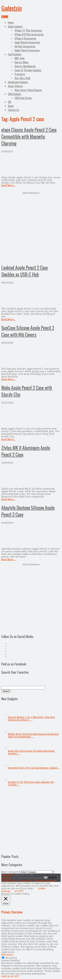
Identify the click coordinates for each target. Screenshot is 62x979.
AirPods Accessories (25, 46)
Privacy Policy (9, 880)
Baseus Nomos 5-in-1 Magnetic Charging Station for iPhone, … (31, 718)
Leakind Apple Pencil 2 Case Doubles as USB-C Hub (24, 271)
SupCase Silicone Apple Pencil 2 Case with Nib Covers (27, 331)
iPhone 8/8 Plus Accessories (29, 34)
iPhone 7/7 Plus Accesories (28, 30)
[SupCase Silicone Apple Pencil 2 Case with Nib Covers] (31, 355)
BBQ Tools (20, 58)
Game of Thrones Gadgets (28, 70)
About (11, 106)
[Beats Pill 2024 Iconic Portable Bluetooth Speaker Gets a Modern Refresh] (13, 748)
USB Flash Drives (23, 98)
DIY (9, 102)
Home (11, 22)
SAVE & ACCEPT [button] (10, 976)
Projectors (20, 74)
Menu (4, 17)
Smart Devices (15, 86)
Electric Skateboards (25, 66)
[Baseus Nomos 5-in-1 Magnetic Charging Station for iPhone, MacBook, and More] (13, 714)
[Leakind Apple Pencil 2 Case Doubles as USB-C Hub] (31, 295)
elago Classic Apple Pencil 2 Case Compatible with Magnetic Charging (29, 136)
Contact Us (13, 110)
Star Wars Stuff (22, 78)
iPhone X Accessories (25, 38)
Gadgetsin (11, 8)
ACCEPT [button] (19, 891)
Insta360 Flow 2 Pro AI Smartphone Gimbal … (34, 768)
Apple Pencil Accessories (27, 50)
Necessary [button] (7, 954)
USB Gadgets (14, 94)
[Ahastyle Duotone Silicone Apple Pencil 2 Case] (31, 535)
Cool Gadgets (14, 54)
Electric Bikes (21, 62)
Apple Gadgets (15, 26)
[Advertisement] (31, 228)
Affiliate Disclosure (45, 880)
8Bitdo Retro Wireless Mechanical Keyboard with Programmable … (33, 735)
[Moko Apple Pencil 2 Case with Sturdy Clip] (31, 415)
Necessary (11, 957)
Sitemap (6, 878)
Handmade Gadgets (18, 82)
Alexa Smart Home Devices (28, 90)
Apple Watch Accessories (27, 42)
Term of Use (26, 880)
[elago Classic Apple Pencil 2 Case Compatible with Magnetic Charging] (31, 164)
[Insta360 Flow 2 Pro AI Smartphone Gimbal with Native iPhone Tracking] (13, 765)
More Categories (10, 872)
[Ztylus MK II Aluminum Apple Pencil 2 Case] (31, 475)
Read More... (8, 185)
